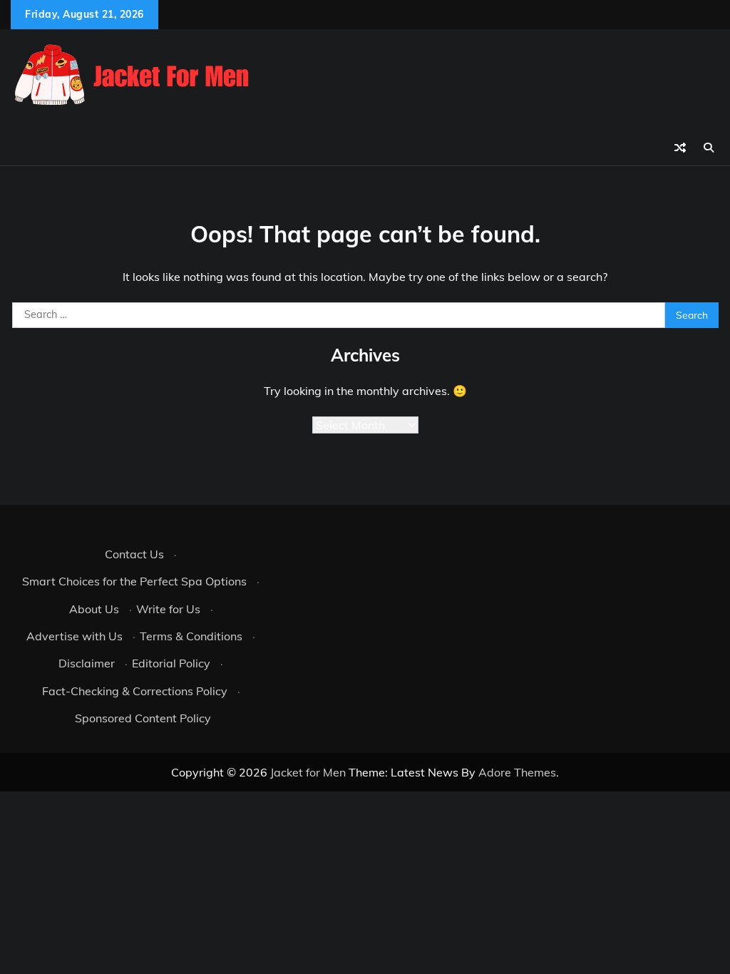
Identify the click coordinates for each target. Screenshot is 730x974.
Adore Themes (517, 772)
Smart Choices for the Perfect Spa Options (134, 581)
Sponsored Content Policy (143, 718)
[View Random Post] (680, 147)
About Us (94, 609)
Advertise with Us (74, 636)
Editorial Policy (171, 663)
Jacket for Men (308, 772)
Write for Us (168, 609)
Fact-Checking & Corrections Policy (134, 691)
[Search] (708, 147)
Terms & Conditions (191, 636)
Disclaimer (86, 663)
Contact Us (134, 554)
